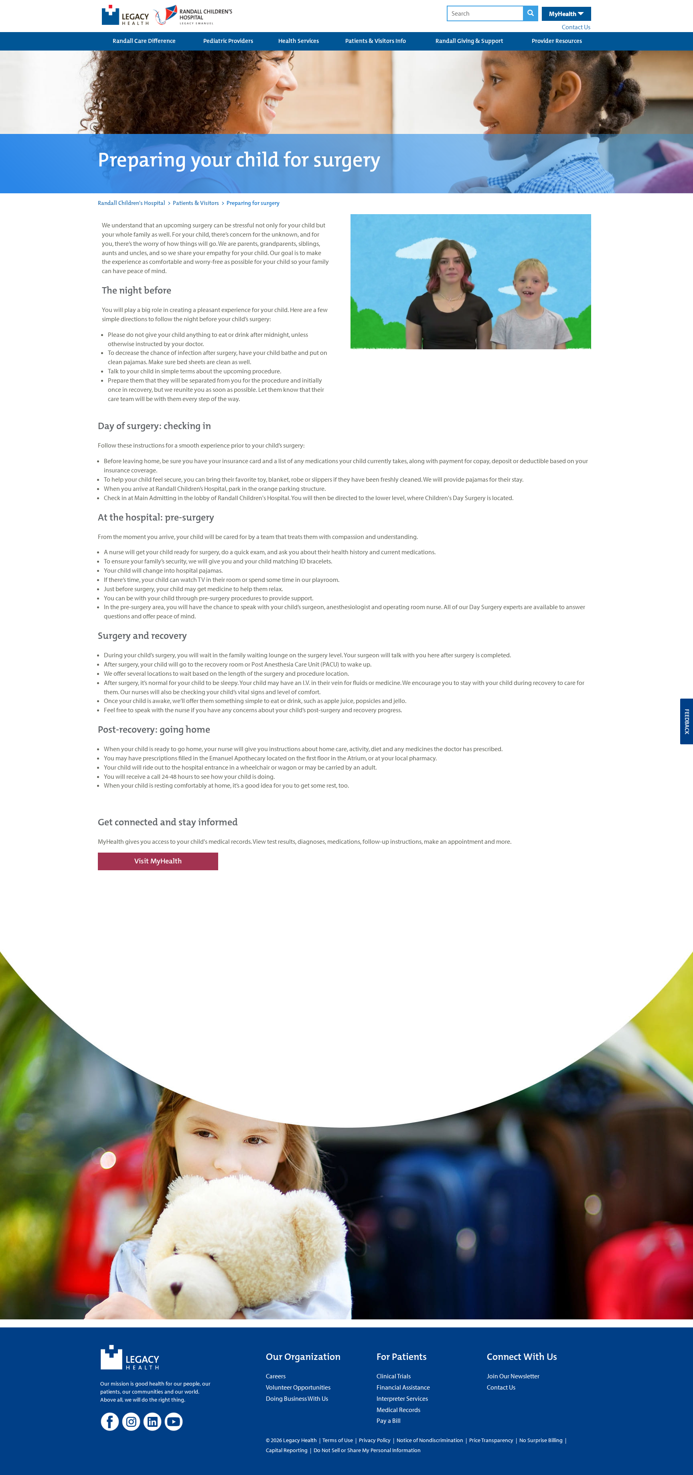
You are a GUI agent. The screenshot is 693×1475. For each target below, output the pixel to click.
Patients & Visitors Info (375, 41)
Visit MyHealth (158, 861)
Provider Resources (557, 41)
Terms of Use (338, 1440)
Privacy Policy (375, 1440)
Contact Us (576, 27)
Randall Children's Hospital (131, 203)
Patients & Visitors (196, 203)
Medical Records (398, 1410)
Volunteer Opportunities (298, 1387)
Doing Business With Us (297, 1398)
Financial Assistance (403, 1387)
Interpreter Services (402, 1398)
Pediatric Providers (228, 41)
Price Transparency (491, 1440)
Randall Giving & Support (469, 41)
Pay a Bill (389, 1420)
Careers (276, 1376)
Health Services (298, 41)
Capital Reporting (287, 1450)
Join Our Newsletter (513, 1376)
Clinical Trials (394, 1376)
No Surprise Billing (541, 1440)
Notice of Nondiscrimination (430, 1440)
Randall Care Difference (144, 41)
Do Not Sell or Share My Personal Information (367, 1450)
